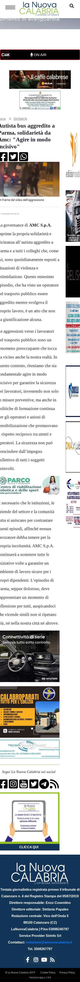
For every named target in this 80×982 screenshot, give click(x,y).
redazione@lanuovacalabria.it (49, 942)
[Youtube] (44, 960)
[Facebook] (28, 960)
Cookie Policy (47, 972)
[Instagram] (36, 960)
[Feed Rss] (52, 960)
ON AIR (39, 55)
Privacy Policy (67, 972)
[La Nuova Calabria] (39, 8)
